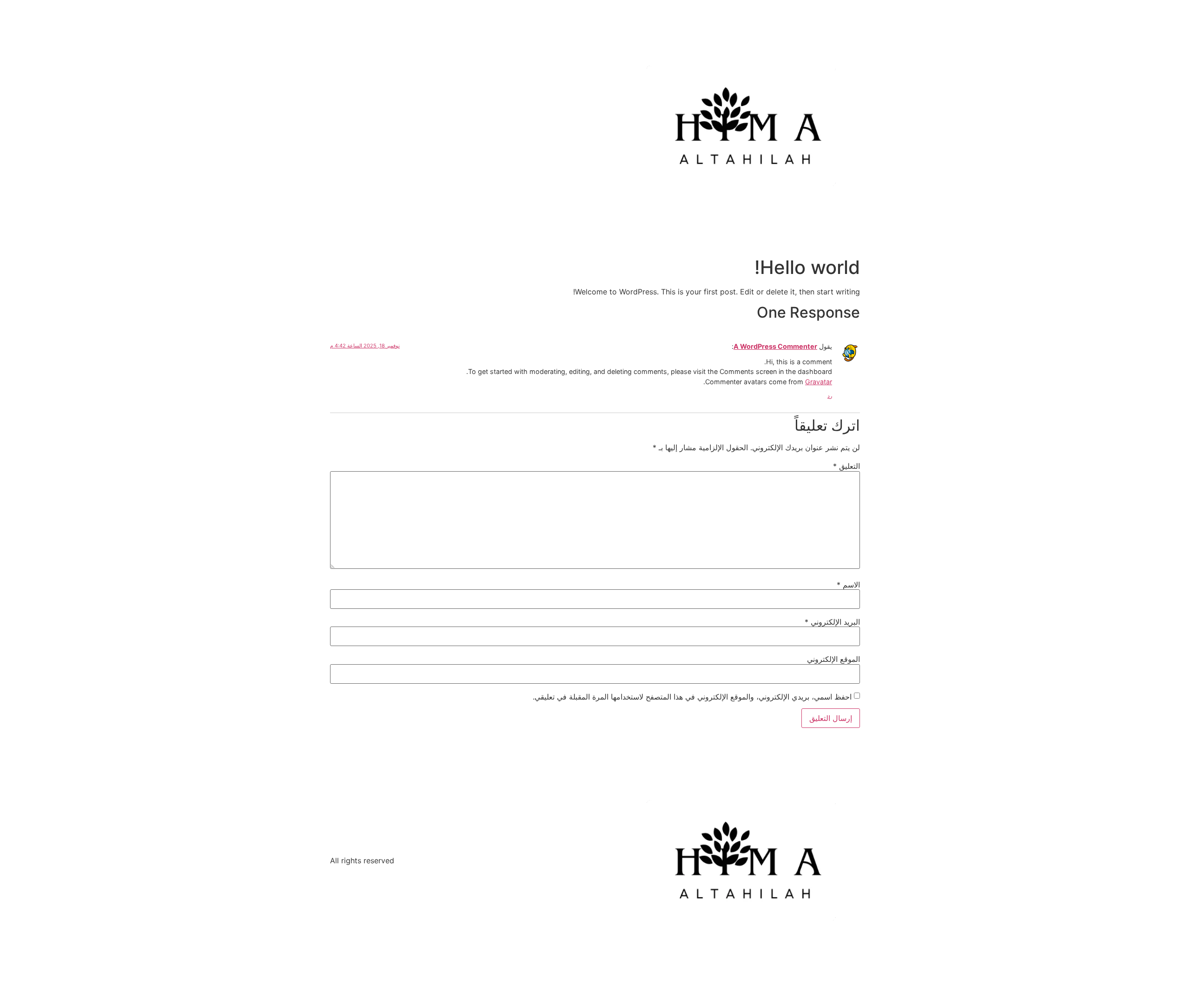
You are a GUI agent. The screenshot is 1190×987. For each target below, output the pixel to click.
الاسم (848, 584)
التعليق (846, 466)
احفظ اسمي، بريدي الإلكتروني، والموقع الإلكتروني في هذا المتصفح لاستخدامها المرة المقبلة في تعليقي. (692, 696)
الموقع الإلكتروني (833, 659)
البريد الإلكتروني (832, 622)
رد (829, 396)
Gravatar (818, 382)
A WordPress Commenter (775, 346)
